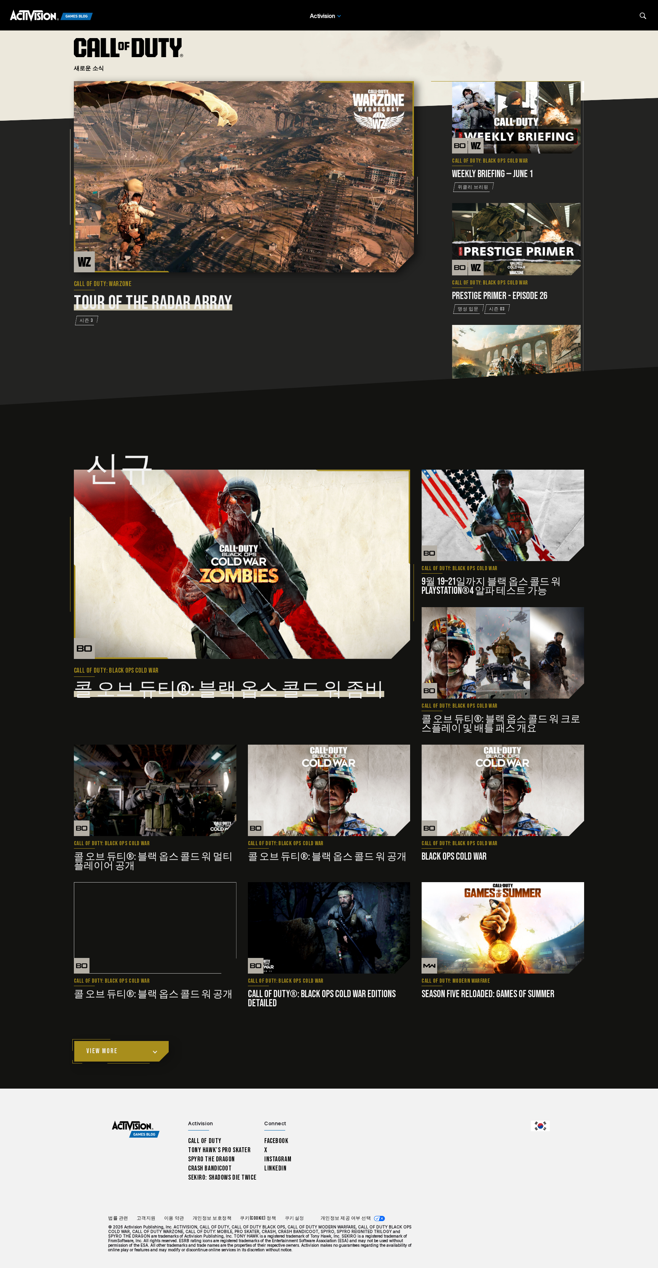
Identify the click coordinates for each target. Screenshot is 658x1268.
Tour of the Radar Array (153, 303)
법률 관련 (118, 1218)
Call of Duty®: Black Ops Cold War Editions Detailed (322, 998)
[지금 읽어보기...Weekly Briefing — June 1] (516, 117)
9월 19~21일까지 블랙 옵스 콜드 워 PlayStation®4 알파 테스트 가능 (491, 586)
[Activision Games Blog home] (136, 1129)
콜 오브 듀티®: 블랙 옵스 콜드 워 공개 (327, 857)
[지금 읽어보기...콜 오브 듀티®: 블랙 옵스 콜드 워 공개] (329, 790)
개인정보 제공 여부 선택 (346, 1218)
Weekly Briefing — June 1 (492, 174)
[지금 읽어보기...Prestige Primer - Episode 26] (516, 239)
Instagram (277, 1159)
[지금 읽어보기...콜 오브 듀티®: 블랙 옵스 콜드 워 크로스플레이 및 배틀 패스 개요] (503, 653)
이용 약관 (174, 1218)
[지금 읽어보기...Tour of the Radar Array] (244, 176)
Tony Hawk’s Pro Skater (219, 1150)
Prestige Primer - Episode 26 (499, 296)
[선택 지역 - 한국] (540, 1126)
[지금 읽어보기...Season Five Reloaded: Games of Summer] (503, 928)
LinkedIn (275, 1168)
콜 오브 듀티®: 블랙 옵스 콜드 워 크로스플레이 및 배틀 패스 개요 (501, 723)
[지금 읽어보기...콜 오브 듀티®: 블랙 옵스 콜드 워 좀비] (242, 564)
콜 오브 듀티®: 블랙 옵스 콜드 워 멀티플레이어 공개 (153, 861)
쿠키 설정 (294, 1218)
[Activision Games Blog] (51, 16)
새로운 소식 (89, 68)
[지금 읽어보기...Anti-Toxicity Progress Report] (516, 361)
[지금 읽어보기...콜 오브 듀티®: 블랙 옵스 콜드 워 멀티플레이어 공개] (155, 790)
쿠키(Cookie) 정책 (258, 1218)
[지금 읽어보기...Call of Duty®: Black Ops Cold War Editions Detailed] (329, 928)
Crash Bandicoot (210, 1168)
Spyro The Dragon (211, 1159)
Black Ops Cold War (454, 857)
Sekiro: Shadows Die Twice (222, 1178)
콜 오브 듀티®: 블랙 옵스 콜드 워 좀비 (229, 689)
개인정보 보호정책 (212, 1218)
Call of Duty (205, 1141)
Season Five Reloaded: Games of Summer (488, 994)
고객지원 (146, 1218)
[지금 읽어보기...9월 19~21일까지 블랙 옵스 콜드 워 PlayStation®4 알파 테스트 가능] (503, 515)
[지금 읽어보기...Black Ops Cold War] (503, 790)
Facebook (276, 1141)
